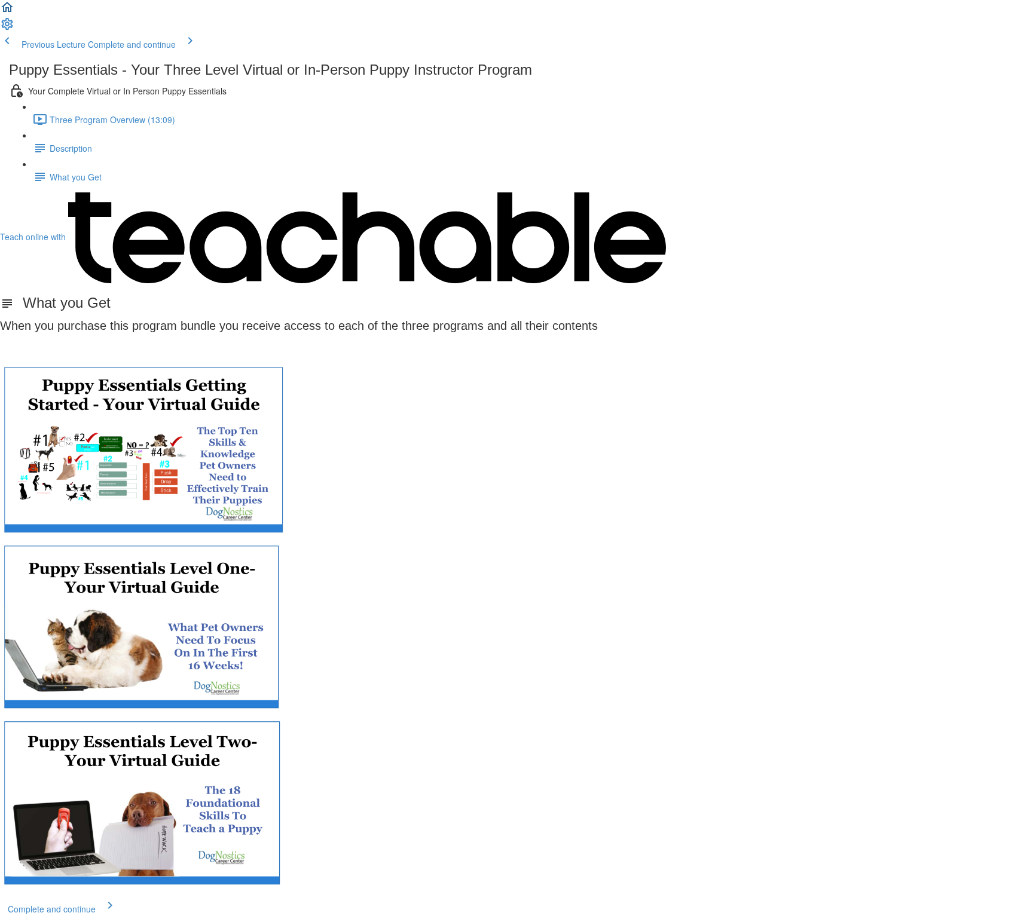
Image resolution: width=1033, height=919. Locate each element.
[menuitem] (7, 27)
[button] (7, 11)
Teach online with (34, 237)
